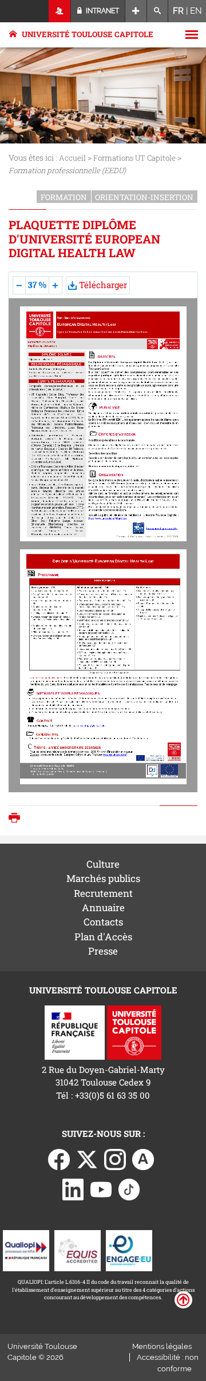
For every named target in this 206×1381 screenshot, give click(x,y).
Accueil (72, 158)
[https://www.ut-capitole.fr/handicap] (108, 519)
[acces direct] (135, 11)
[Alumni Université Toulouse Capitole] (143, 1158)
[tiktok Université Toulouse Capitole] (129, 1188)
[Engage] (129, 1249)
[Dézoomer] (19, 285)
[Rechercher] (157, 11)
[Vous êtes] (60, 11)
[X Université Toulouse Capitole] (87, 1158)
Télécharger (102, 284)
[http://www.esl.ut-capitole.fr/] (115, 754)
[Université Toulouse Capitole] (134, 1031)
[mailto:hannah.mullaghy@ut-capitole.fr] (90, 725)
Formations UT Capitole (134, 158)
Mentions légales (162, 1346)
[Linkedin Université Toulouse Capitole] (73, 1188)
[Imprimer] (17, 818)
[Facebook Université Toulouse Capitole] (59, 1158)
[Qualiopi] (26, 1249)
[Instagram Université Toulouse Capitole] (115, 1158)
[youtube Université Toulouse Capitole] (101, 1188)
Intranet (101, 11)
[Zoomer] (55, 285)
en (196, 11)
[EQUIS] (77, 1249)
